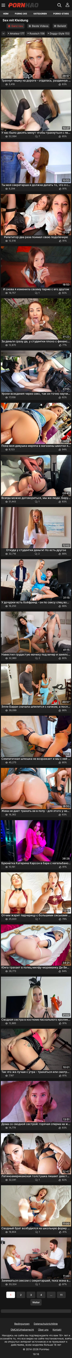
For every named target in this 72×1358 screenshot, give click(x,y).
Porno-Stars (61, 13)
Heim (5, 13)
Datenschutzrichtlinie (46, 1323)
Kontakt (57, 1329)
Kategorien (40, 13)
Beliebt (61, 26)
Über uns (43, 1329)
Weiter (36, 1302)
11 (61, 1294)
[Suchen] (60, 5)
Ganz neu (17, 26)
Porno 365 (21, 13)
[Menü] (4, 5)
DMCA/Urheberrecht (22, 1329)
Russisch (37, 33)
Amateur (17, 33)
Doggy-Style (59, 33)
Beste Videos (40, 26)
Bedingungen (22, 1323)
